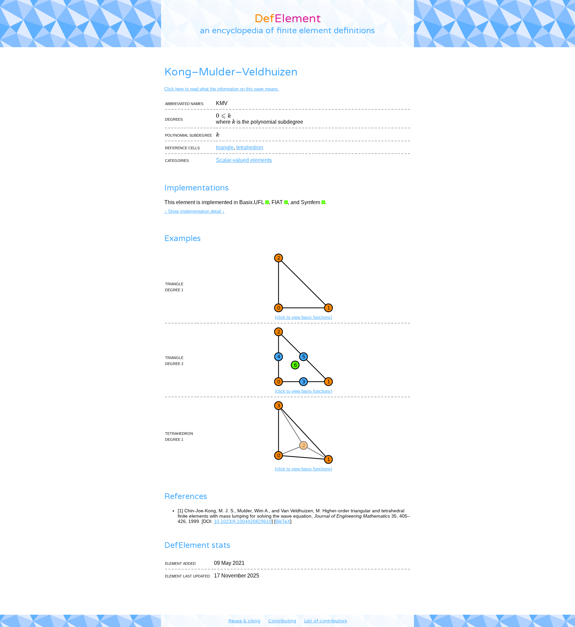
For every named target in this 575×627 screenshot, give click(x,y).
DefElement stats (197, 545)
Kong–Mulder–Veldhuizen (230, 72)
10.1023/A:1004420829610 (243, 521)
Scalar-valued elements (244, 160)
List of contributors (325, 621)
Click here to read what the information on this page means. (221, 88)
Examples (182, 238)
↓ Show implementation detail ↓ (194, 211)
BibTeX (283, 521)
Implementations (196, 188)
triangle (225, 147)
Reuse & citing (244, 621)
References (185, 496)
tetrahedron (249, 147)
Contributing (282, 621)
